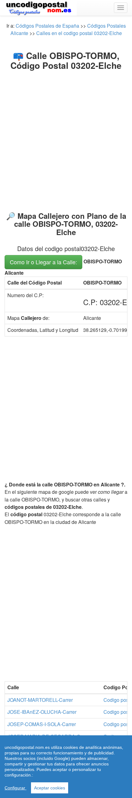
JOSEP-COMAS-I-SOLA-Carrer (41, 724)
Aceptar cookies (49, 787)
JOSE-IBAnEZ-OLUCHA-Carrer (41, 711)
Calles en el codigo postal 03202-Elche (79, 33)
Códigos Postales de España (47, 25)
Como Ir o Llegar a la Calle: (43, 262)
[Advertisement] (66, 139)
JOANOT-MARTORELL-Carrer (40, 699)
